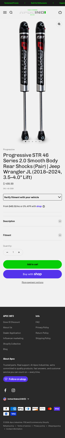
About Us (7, 327)
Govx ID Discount (11, 322)
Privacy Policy (42, 327)
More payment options (32, 282)
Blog (5, 349)
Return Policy (42, 332)
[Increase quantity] (19, 252)
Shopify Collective (12, 343)
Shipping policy (54, 426)
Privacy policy (39, 426)
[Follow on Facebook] (5, 390)
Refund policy (8, 426)
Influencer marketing (13, 338)
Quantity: (7, 245)
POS (25, 422)
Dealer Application (12, 332)
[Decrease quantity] (7, 252)
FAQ (37, 322)
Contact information (14, 429)
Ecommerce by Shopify (39, 422)
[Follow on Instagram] (13, 390)
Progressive (9, 149)
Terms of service (24, 426)
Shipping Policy (43, 338)
